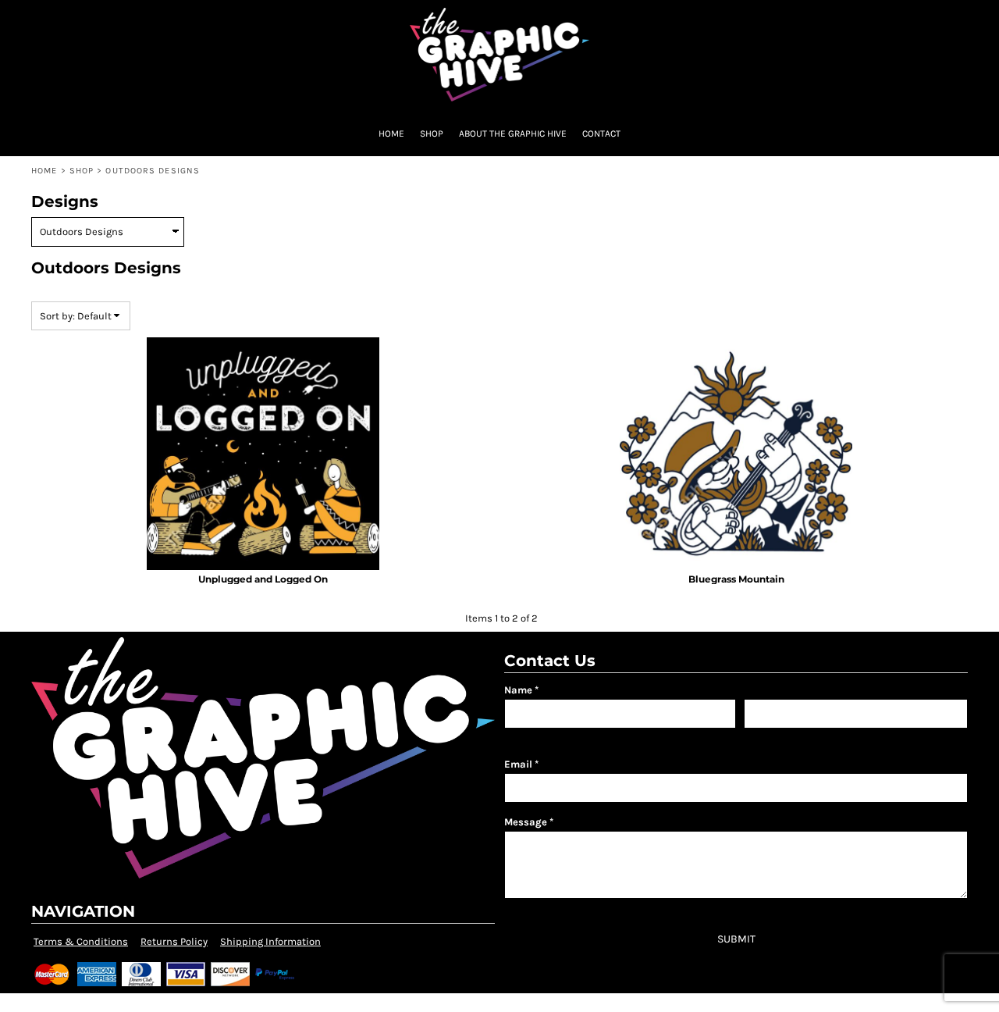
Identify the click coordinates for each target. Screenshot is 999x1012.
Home (44, 171)
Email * (521, 764)
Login (819, 20)
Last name (764, 736)
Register (875, 20)
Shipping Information (270, 941)
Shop (81, 171)
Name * (521, 690)
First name (525, 736)
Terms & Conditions (81, 941)
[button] (26, 19)
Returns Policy (174, 941)
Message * (528, 822)
